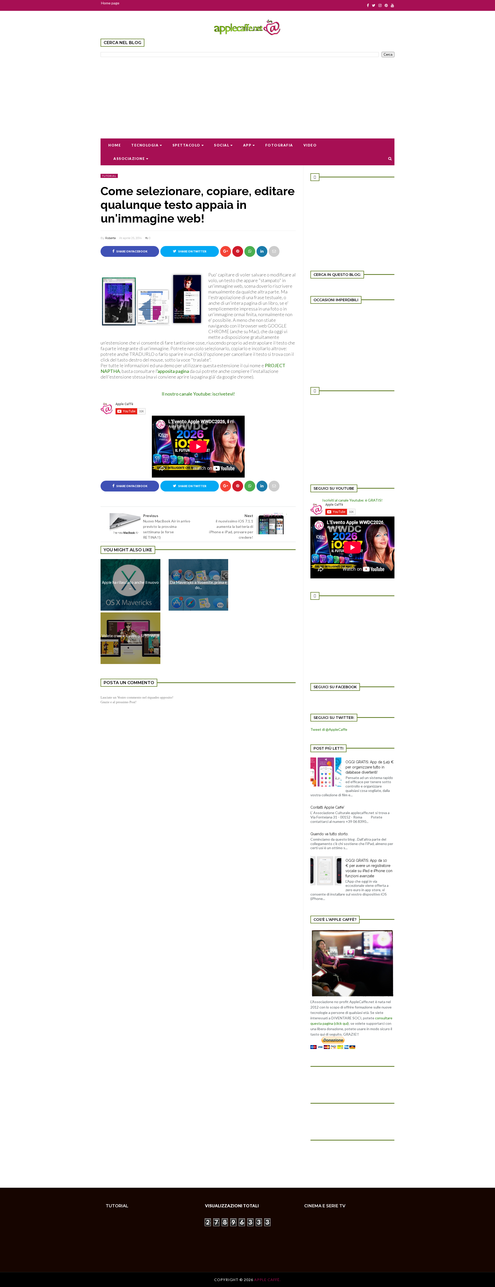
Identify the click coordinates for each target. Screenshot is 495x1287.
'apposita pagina (173, 371)
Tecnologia (145, 145)
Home (114, 145)
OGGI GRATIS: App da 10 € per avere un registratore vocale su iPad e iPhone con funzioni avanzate (368, 868)
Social (221, 145)
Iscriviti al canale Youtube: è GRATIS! (352, 500)
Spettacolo (186, 145)
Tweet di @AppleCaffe (328, 729)
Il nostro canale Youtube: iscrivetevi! (198, 394)
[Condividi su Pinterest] (274, 251)
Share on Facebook (131, 251)
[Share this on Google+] (225, 251)
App (247, 145)
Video (310, 145)
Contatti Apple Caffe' (327, 807)
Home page (110, 3)
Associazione (129, 159)
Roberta (110, 238)
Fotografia (279, 145)
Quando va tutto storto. (329, 834)
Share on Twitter (192, 251)
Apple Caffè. (267, 1279)
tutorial (109, 175)
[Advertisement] (247, 94)
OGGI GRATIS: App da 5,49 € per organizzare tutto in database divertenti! (369, 767)
